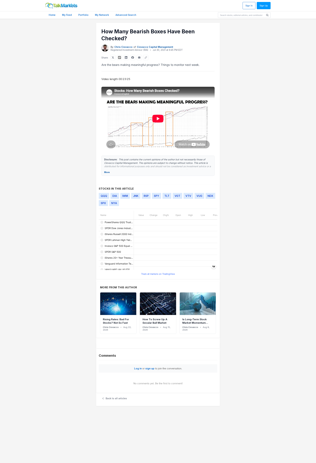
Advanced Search (126, 14)
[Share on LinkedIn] (126, 57)
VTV (188, 195)
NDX (210, 195)
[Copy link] (145, 57)
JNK (135, 195)
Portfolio (83, 14)
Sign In (249, 5)
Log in (138, 368)
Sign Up (264, 5)
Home (52, 14)
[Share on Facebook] (132, 57)
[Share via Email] (139, 57)
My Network (102, 14)
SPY (156, 195)
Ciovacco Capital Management (155, 47)
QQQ (104, 195)
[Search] (267, 15)
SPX (103, 203)
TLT (166, 195)
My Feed (67, 14)
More (107, 172)
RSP (146, 195)
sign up (149, 368)
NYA (114, 203)
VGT (177, 195)
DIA (114, 195)
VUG (199, 195)
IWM (125, 195)
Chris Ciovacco (123, 47)
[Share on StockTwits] (119, 57)
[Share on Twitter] (113, 57)
